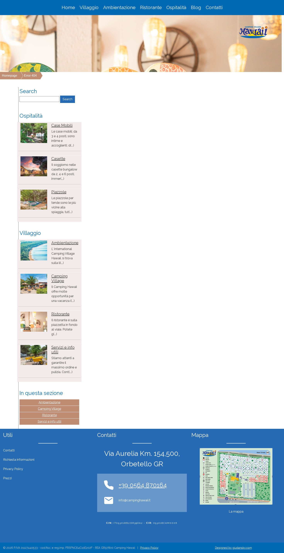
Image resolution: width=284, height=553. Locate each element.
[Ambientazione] (33, 250)
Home (68, 7)
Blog (196, 7)
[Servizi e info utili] (33, 355)
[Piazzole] (33, 199)
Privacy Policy (149, 547)
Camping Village (59, 278)
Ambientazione (119, 7)
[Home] (253, 32)
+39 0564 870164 (143, 485)
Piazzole (58, 192)
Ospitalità (176, 7)
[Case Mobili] (33, 133)
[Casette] (33, 166)
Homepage (9, 75)
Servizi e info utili (49, 421)
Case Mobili (62, 125)
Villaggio (89, 7)
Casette (58, 158)
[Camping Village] (33, 283)
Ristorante (151, 7)
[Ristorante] (33, 321)
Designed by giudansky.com (233, 547)
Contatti (214, 7)
